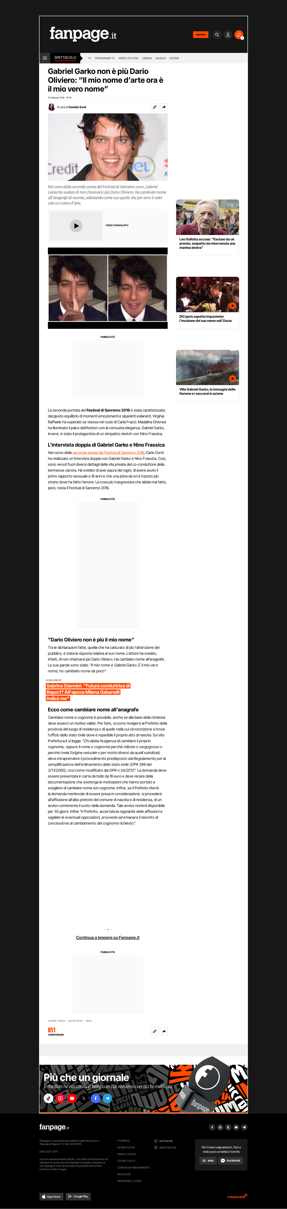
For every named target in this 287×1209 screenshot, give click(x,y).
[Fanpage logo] (77, 34)
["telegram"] (107, 1098)
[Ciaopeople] (237, 1197)
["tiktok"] (48, 1098)
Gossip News (75, 1021)
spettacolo (65, 57)
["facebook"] (95, 1098)
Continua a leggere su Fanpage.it (108, 937)
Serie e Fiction (128, 58)
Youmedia (123, 1140)
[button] (164, 107)
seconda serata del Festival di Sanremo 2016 (108, 452)
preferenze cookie (129, 1181)
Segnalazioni (126, 1147)
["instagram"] (60, 1098)
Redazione (124, 1174)
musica (161, 58)
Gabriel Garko (56, 1021)
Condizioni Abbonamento (133, 1167)
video (89, 1021)
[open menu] (44, 58)
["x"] (84, 1098)
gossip (174, 58)
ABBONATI (201, 34)
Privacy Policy (126, 1154)
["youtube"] (72, 1098)
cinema (147, 58)
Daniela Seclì (77, 107)
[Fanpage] (54, 1127)
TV (89, 58)
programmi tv (105, 58)
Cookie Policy (126, 1160)
